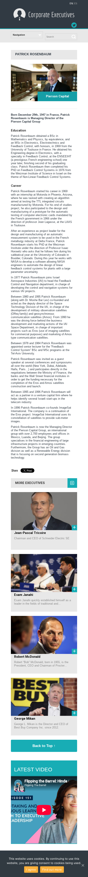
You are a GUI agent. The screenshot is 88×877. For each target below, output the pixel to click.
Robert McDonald (27, 657)
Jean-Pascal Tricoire (30, 533)
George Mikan (24, 719)
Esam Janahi (23, 595)
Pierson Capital (57, 96)
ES (75, 3)
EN (71, 3)
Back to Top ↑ (44, 746)
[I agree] (83, 865)
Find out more (52, 869)
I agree (31, 869)
